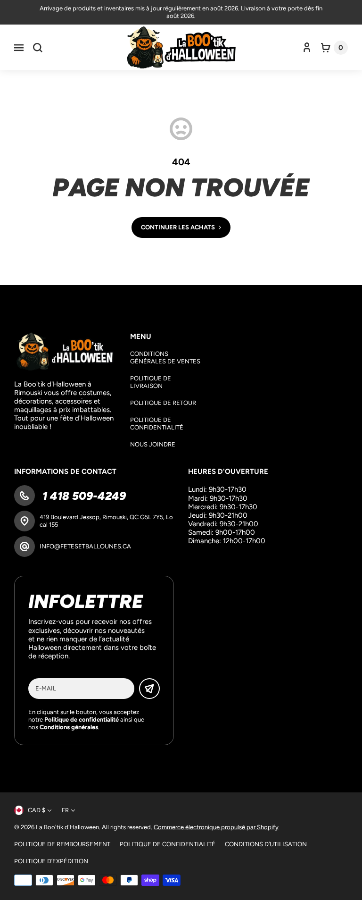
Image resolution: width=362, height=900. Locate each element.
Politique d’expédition (51, 861)
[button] (19, 48)
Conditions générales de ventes (165, 357)
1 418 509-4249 (83, 496)
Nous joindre (152, 444)
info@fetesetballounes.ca (85, 546)
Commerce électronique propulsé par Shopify (216, 827)
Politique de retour (163, 402)
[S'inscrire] (149, 688)
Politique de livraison (150, 382)
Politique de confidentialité (156, 423)
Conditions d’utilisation (266, 844)
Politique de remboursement (62, 844)
